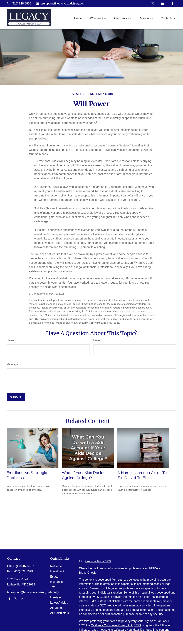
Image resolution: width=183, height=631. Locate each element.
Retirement (57, 566)
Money (54, 592)
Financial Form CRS (98, 561)
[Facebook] (172, 3)
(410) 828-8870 (21, 3)
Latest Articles (59, 602)
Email (97, 340)
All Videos (56, 607)
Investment (57, 571)
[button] (78, 18)
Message (12, 364)
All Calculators (59, 613)
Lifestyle (55, 597)
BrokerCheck (87, 572)
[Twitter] (153, 3)
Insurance (56, 581)
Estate (54, 576)
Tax (52, 587)
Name (10, 340)
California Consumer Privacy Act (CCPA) (116, 625)
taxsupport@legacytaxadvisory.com (62, 3)
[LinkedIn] (163, 3)
